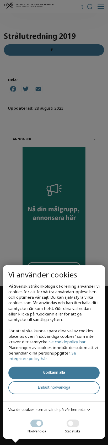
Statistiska (72, 431)
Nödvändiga (37, 431)
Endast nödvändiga (54, 387)
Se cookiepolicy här (67, 341)
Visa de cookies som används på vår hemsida (46, 409)
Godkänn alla (54, 372)
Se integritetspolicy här (42, 355)
